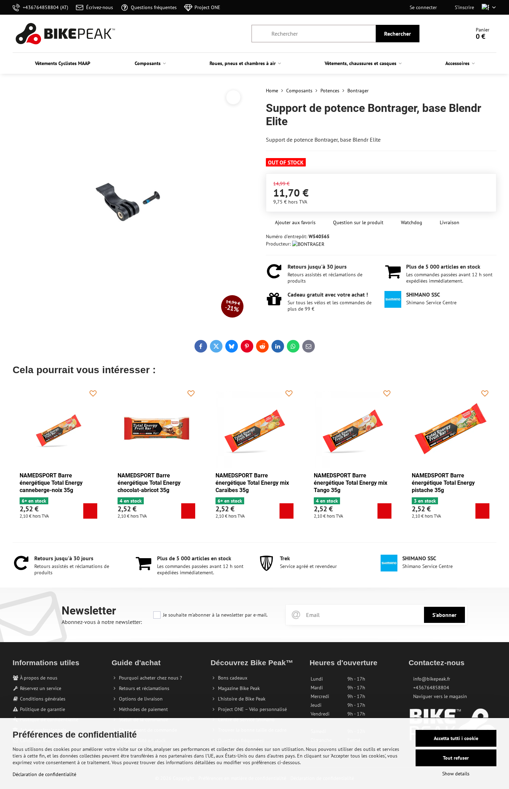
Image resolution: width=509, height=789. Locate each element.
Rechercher (397, 33)
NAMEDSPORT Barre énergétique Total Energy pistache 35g (443, 482)
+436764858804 (431, 687)
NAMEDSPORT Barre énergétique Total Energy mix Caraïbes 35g (252, 482)
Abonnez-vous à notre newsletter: (102, 621)
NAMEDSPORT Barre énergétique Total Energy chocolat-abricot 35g (149, 482)
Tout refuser (456, 758)
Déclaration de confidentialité (44, 774)
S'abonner (444, 614)
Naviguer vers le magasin (440, 696)
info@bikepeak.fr (431, 679)
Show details (455, 773)
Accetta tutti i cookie (456, 738)
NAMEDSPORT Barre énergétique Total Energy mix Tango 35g (350, 482)
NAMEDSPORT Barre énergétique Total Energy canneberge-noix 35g (51, 482)
